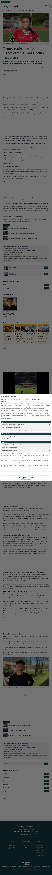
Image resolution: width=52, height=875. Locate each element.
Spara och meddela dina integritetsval (9, 450)
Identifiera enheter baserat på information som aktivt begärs (14, 438)
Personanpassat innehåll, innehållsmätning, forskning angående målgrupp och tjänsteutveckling (21, 430)
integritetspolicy (15, 467)
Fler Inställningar (13, 474)
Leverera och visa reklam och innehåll (9, 447)
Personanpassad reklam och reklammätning (11, 427)
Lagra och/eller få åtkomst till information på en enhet (13, 424)
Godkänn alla (39, 474)
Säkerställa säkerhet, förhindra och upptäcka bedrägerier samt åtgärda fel (17, 444)
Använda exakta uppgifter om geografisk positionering (13, 436)
